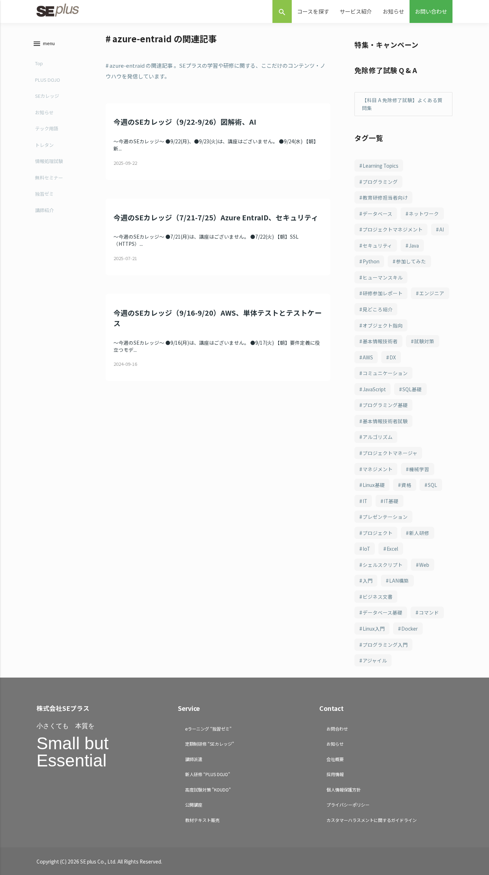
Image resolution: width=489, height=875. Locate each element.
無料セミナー (49, 177)
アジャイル (375, 660)
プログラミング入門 (385, 644)
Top (39, 63)
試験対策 (424, 341)
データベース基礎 (382, 612)
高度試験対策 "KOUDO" (208, 789)
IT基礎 (391, 501)
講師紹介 (44, 210)
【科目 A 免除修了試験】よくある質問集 (402, 104)
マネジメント (378, 469)
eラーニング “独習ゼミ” (208, 729)
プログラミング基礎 (385, 404)
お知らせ (393, 11)
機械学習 (419, 469)
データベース (377, 213)
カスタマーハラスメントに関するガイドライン (371, 820)
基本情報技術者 (380, 341)
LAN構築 (399, 580)
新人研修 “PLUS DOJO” (207, 774)
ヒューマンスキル (383, 277)
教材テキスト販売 (202, 820)
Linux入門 (374, 628)
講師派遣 (193, 759)
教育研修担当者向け (385, 197)
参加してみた (411, 261)
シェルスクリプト (383, 564)
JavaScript (374, 389)
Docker (409, 628)
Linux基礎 (374, 484)
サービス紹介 (356, 11)
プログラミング (380, 181)
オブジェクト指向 (383, 325)
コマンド (429, 612)
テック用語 (46, 128)
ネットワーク (424, 213)
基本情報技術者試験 (385, 421)
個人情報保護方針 (343, 789)
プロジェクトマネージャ (390, 452)
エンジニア (431, 293)
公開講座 (193, 805)
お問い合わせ (431, 11)
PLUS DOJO (47, 79)
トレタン (44, 145)
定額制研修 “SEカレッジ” (209, 744)
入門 (368, 580)
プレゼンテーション (385, 516)
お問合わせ (337, 729)
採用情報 (335, 774)
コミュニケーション (385, 373)
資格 (406, 484)
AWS (368, 357)
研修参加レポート (383, 293)
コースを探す (313, 11)
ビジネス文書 (378, 596)
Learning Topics (380, 165)
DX (392, 357)
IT (365, 501)
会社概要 (335, 759)
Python (371, 261)
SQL (432, 484)
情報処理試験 (49, 161)
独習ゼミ (44, 193)
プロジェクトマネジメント (393, 229)
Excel (392, 548)
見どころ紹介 (378, 309)
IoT (366, 548)
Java (414, 245)
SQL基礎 (412, 389)
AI (441, 229)
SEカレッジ (47, 95)
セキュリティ (377, 245)
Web (424, 564)
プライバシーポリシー (347, 805)
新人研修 (419, 532)
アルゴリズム (378, 436)
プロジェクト (378, 532)
